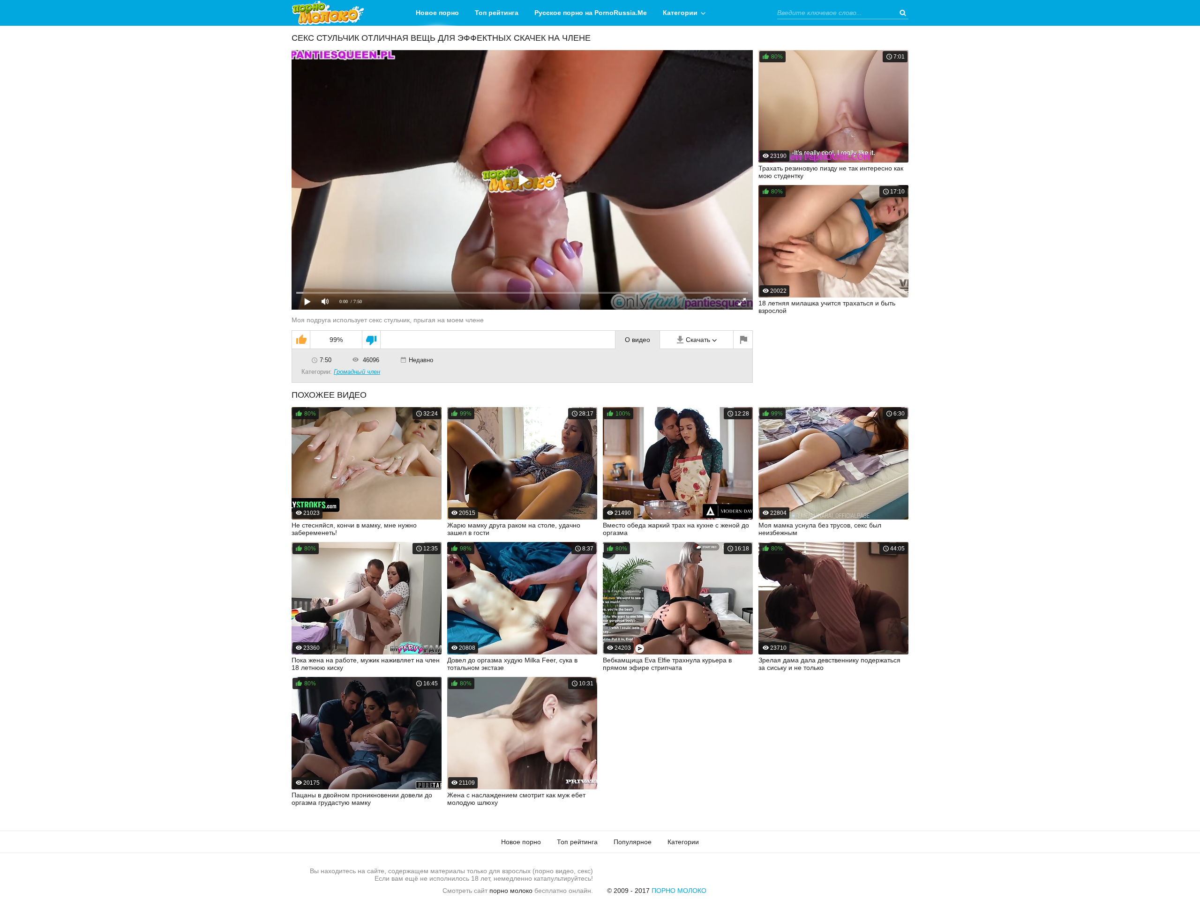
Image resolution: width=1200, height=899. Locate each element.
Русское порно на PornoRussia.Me (590, 12)
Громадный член (357, 371)
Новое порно (437, 12)
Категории (680, 12)
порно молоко (510, 890)
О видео (637, 339)
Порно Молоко (679, 890)
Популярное (633, 842)
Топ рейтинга (496, 12)
